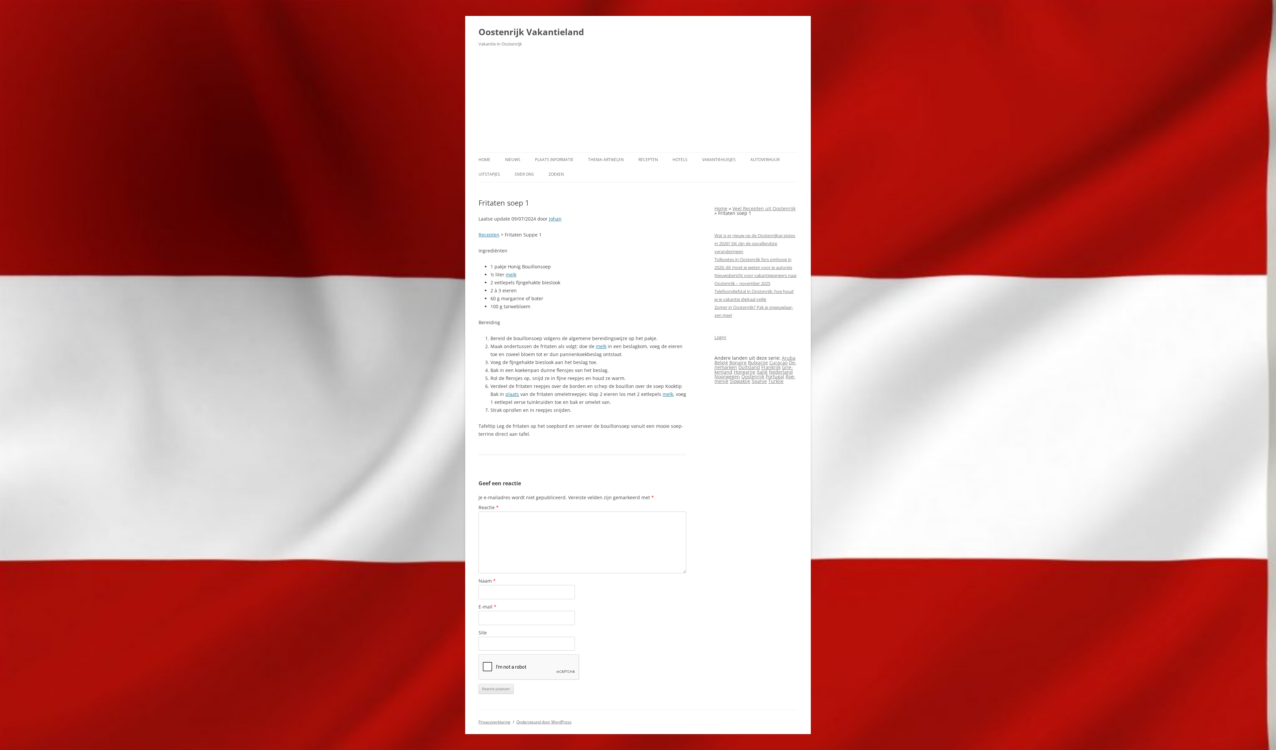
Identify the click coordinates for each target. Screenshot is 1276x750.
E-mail (487, 607)
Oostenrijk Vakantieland (531, 32)
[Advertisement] (638, 102)
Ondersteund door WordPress (544, 722)
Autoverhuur (765, 159)
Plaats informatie (554, 159)
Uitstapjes (489, 174)
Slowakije (740, 381)
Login (720, 337)
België (721, 362)
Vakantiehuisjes (719, 159)
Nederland (781, 372)
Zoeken (556, 174)
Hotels (680, 159)
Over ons (524, 174)
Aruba (789, 358)
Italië (762, 372)
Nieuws (512, 159)
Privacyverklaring (494, 722)
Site (482, 632)
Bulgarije (758, 362)
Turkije (776, 381)
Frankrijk (771, 367)
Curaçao (778, 362)
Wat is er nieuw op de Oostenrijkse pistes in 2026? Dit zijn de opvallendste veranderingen (754, 243)
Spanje (759, 381)
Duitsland (749, 367)
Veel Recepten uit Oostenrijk (764, 208)
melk (511, 274)
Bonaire (738, 362)
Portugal (775, 376)
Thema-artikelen (606, 159)
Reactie (488, 507)
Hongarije (744, 372)
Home (484, 159)
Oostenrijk (752, 376)
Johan (555, 219)
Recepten (648, 159)
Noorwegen (727, 376)
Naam (487, 581)
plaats (512, 394)
